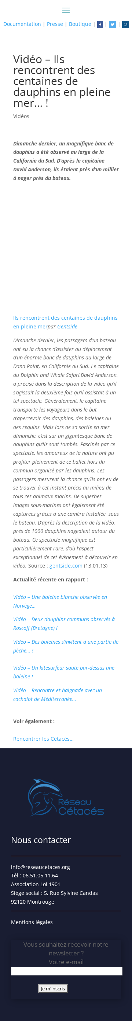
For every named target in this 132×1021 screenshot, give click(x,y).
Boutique (80, 23)
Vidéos (21, 116)
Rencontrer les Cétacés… (43, 738)
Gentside (67, 326)
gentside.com (67, 565)
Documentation (22, 23)
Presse (55, 23)
